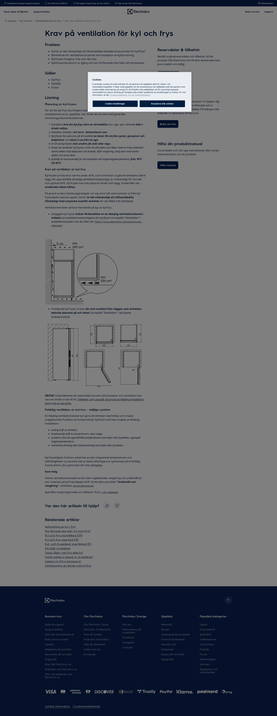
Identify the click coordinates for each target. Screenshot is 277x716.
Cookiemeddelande (118, 95)
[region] (140, 92)
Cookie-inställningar (115, 103)
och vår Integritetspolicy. (139, 95)
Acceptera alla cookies (162, 103)
